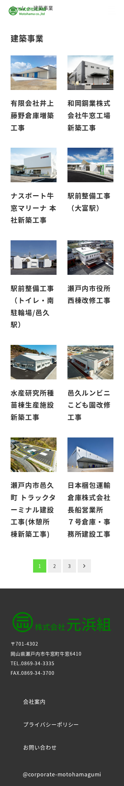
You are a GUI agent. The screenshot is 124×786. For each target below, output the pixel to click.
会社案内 (34, 701)
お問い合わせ (40, 747)
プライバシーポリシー (51, 724)
